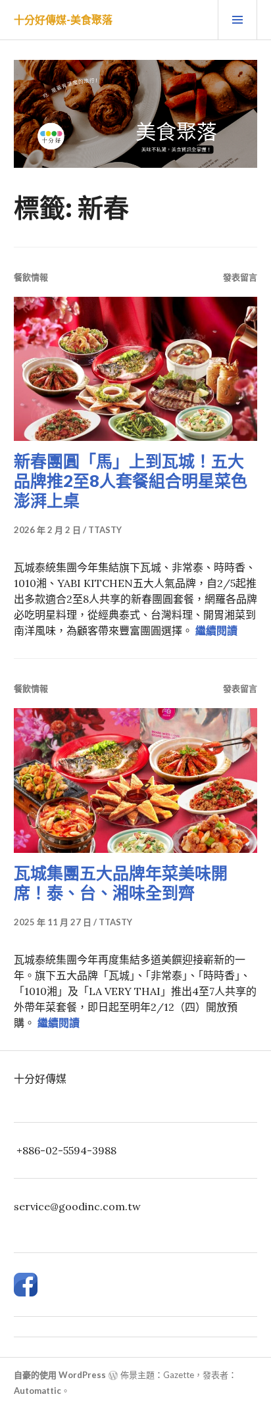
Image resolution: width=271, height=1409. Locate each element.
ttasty (105, 530)
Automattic (37, 1390)
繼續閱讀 (216, 630)
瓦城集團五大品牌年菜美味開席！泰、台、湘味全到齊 (121, 882)
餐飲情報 (31, 277)
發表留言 (240, 277)
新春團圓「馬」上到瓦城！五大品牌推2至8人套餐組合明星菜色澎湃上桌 (130, 480)
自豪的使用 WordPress (60, 1375)
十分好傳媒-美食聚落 (63, 19)
